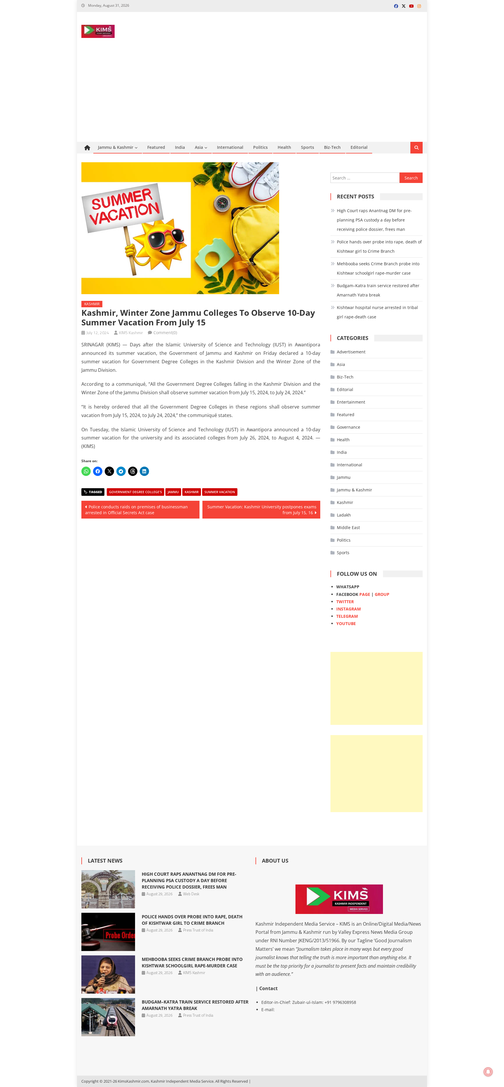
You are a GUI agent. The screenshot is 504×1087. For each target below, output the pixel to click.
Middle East (348, 527)
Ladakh (344, 515)
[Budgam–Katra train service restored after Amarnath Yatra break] (108, 1017)
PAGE (364, 594)
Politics (260, 147)
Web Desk (191, 894)
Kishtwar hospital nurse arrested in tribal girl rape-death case (377, 312)
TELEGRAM (347, 616)
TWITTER (345, 601)
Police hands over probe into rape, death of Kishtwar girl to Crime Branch (379, 246)
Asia (199, 147)
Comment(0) (165, 332)
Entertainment (351, 402)
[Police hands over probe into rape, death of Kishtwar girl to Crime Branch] (108, 932)
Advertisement (351, 352)
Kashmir (91, 303)
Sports (307, 147)
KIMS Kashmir (131, 332)
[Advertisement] (252, 98)
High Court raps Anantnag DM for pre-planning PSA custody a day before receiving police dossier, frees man (374, 220)
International (230, 147)
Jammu (173, 492)
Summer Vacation (219, 492)
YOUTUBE (346, 623)
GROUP (382, 594)
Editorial (359, 147)
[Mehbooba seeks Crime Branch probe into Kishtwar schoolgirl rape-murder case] (108, 974)
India (180, 147)
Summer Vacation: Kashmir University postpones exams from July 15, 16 (261, 509)
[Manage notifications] (488, 1071)
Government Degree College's (135, 492)
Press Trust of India (198, 930)
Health (284, 147)
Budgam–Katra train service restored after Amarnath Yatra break (378, 290)
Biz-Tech (332, 147)
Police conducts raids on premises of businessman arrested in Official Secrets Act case (136, 509)
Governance (348, 427)
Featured (156, 147)
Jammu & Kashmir (115, 147)
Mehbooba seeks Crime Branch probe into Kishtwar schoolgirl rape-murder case (378, 268)
